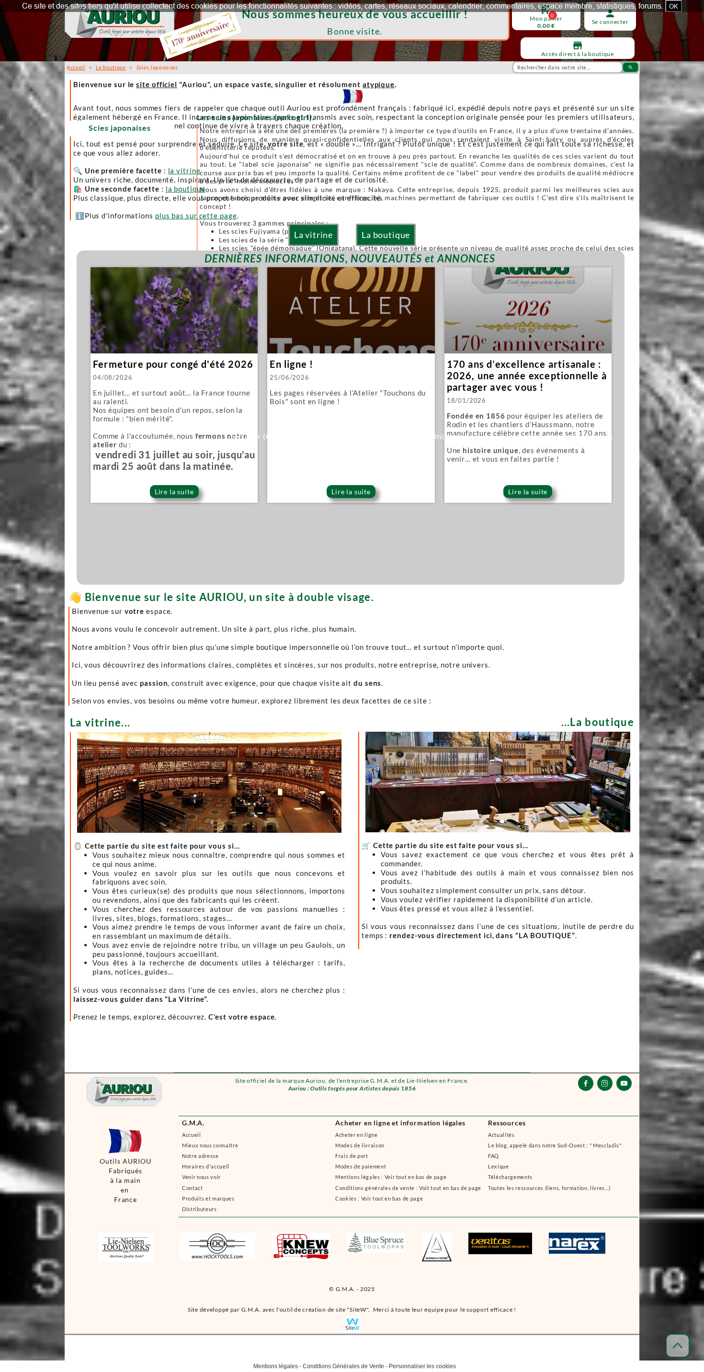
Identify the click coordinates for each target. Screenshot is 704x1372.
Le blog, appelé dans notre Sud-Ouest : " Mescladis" (555, 1145)
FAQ (493, 1156)
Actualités (501, 1135)
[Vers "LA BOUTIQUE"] (495, 872)
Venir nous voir (201, 1177)
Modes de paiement (360, 1166)
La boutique (386, 234)
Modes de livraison (360, 1145)
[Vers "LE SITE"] (209, 872)
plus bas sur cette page (196, 215)
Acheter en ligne (356, 1135)
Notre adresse (200, 1156)
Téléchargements (510, 1177)
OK (673, 6)
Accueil (191, 1135)
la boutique (185, 188)
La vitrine (313, 234)
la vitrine (184, 170)
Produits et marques (208, 1198)
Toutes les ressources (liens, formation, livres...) (549, 1188)
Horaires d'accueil (205, 1166)
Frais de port (351, 1156)
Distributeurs (199, 1209)
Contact (192, 1188)
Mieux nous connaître (210, 1145)
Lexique (498, 1166)
